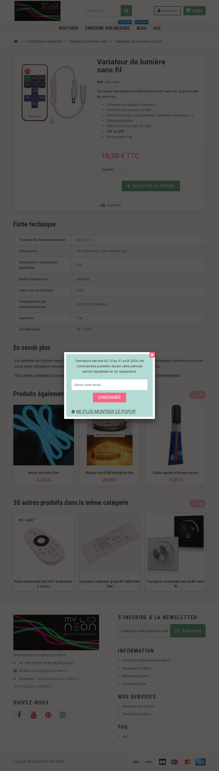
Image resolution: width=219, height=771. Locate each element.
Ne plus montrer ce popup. (106, 411)
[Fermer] (152, 354)
